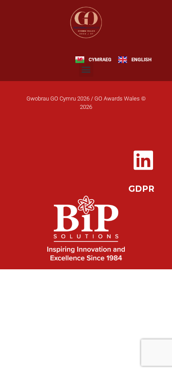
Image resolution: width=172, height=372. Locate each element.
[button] (86, 69)
